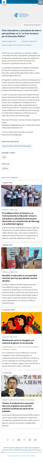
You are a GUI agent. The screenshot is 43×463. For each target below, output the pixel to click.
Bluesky (29, 440)
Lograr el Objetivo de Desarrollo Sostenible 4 (17, 146)
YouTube (18, 440)
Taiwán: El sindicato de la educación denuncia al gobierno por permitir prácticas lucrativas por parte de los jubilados (21, 399)
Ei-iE (3, 3)
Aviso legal (11, 456)
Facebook (7, 440)
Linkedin (35, 440)
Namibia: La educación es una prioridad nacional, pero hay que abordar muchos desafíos (21, 274)
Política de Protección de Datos (25, 456)
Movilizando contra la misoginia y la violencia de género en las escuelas (21, 337)
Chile (4, 157)
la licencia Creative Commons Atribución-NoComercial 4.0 (22, 452)
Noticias (5, 168)
